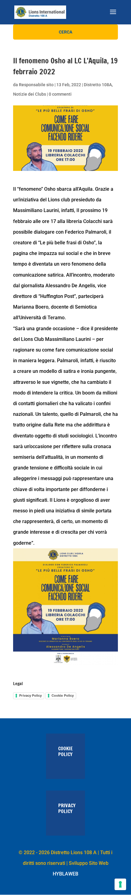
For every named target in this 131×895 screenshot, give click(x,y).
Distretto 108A (98, 84)
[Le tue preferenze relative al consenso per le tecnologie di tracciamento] (120, 884)
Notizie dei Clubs (29, 94)
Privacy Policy (30, 695)
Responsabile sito (36, 84)
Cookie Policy (62, 695)
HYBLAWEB (65, 874)
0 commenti (60, 94)
